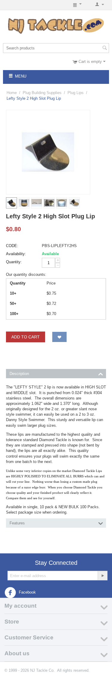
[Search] (105, 48)
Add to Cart (25, 337)
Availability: (16, 254)
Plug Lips (75, 92)
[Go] (102, 575)
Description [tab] (19, 373)
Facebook (27, 592)
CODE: (12, 245)
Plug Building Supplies (42, 92)
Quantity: (14, 262)
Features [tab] (17, 523)
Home (12, 92)
